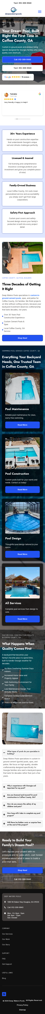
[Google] (4, 994)
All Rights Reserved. (34, 1000)
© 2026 (6, 1001)
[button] (39, 11)
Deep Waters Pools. (17, 1001)
